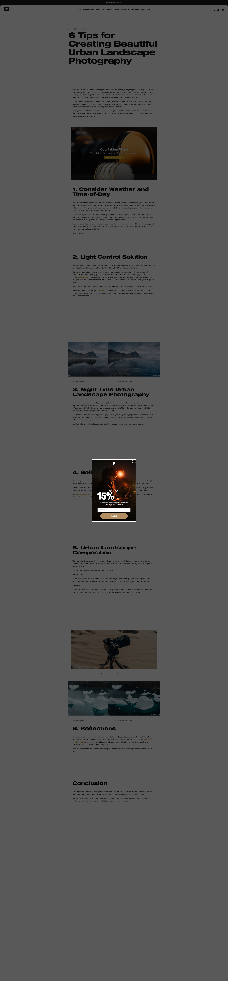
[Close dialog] (134, 461)
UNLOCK (114, 516)
